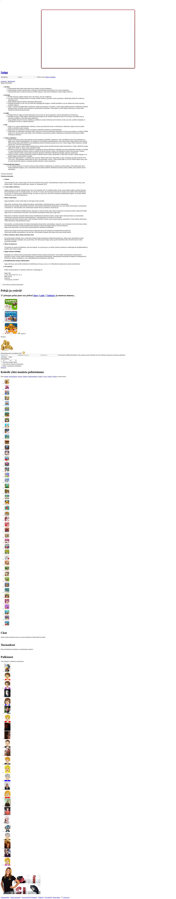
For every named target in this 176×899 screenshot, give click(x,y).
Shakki (6, 376)
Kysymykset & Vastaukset (29, 897)
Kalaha (40, 376)
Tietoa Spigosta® (15, 897)
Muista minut (41, 77)
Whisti (54, 376)
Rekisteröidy (11, 81)
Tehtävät (40, 897)
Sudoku (25, 376)
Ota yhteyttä (48, 897)
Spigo (4, 72)
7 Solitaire (50, 295)
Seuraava (3, 367)
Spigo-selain (56, 897)
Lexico (45, 376)
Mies (10, 357)
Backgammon (13, 376)
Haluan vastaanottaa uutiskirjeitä (12, 366)
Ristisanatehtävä (32, 376)
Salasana (20, 355)
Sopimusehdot (5, 897)
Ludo (41, 295)
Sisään (47, 77)
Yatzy (35, 295)
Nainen (5, 357)
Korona (20, 376)
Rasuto (50, 376)
